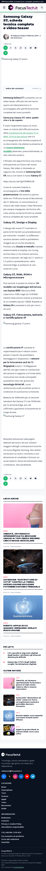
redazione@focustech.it (11, 771)
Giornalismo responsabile (12, 827)
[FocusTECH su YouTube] (27, 776)
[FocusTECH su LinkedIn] (21, 776)
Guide (3, 808)
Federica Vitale (19, 36)
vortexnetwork (19, 867)
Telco (3, 802)
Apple (5, 623)
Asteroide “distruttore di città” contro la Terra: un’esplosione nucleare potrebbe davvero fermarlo (21, 583)
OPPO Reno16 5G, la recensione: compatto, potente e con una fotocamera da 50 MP (23, 1)
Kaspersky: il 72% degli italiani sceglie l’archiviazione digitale (22, 663)
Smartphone (6, 790)
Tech (3, 793)
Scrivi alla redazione (10, 839)
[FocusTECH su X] (9, 776)
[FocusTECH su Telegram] (32, 776)
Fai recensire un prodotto (12, 836)
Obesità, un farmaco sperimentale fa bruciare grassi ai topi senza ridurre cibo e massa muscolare (21, 537)
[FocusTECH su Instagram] (15, 776)
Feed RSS (5, 842)
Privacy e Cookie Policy (11, 824)
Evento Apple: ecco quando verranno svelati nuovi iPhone (20, 628)
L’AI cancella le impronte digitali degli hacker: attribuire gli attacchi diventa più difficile (24, 655)
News (5, 531)
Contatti (5, 821)
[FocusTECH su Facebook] (3, 776)
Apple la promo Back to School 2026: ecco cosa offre (27, 731)
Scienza (4, 796)
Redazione (6, 818)
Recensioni (6, 805)
